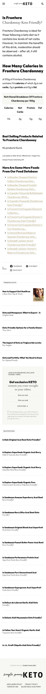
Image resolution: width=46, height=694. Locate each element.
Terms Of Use (12, 687)
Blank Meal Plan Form (31, 687)
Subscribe (21, 406)
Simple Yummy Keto (29, 665)
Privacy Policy (31, 684)
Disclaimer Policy (14, 684)
